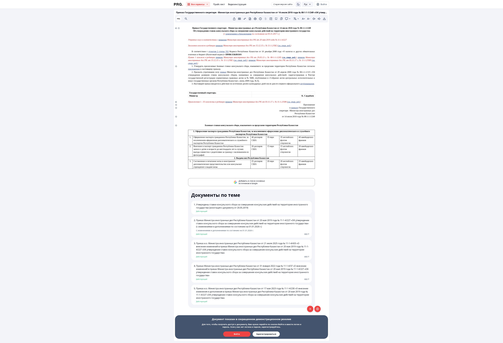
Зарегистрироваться (266, 334)
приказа (252, 60)
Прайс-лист (219, 4)
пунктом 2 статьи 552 (219, 51)
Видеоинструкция (237, 4)
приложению (194, 69)
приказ (223, 72)
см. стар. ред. (294, 102)
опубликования (307, 84)
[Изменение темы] (298, 4)
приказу (294, 108)
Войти (237, 334)
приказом (222, 40)
